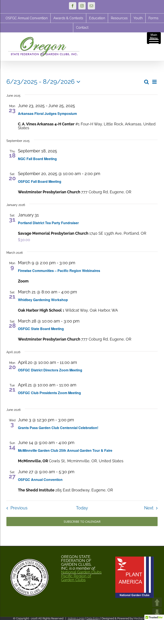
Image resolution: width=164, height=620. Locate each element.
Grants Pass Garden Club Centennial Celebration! (58, 427)
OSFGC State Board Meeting (41, 328)
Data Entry (93, 618)
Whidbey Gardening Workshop (43, 299)
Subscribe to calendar (82, 521)
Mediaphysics (142, 618)
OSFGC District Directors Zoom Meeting (50, 370)
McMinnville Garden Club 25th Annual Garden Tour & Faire (65, 450)
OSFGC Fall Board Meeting (39, 181)
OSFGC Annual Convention (40, 479)
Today (82, 508)
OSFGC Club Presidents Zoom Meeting (49, 392)
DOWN (157, 613)
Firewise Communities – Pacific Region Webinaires (59, 270)
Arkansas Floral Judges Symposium (47, 113)
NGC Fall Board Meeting (37, 158)
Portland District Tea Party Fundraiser (48, 222)
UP (157, 602)
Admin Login (76, 618)
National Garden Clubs (81, 572)
